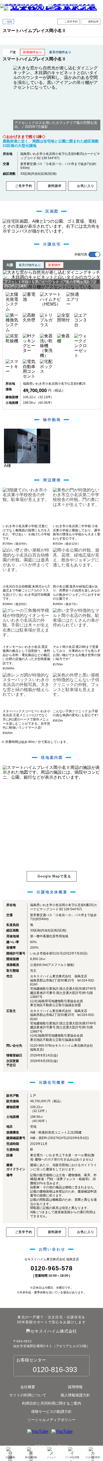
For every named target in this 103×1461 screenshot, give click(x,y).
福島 (9, 21)
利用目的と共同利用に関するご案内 (51, 1403)
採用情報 (75, 1387)
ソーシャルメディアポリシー (51, 1420)
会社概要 (27, 1387)
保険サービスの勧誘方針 (51, 1411)
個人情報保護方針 (75, 1395)
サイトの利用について (27, 1395)
